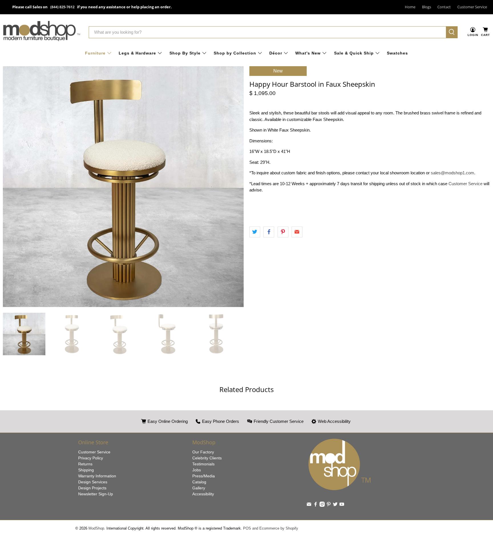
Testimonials (203, 464)
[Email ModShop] (309, 505)
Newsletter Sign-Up (95, 494)
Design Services (92, 482)
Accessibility (203, 494)
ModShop (96, 528)
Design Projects (92, 488)
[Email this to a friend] (297, 232)
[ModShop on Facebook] (315, 505)
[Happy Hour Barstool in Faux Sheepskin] (123, 186)
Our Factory (203, 452)
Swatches (397, 53)
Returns (85, 464)
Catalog (199, 482)
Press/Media (203, 476)
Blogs (426, 6)
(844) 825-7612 (62, 6)
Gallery (198, 488)
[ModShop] (41, 32)
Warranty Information (97, 476)
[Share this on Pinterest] (283, 232)
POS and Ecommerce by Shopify (270, 528)
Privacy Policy (90, 458)
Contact (444, 6)
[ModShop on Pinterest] (328, 505)
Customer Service (472, 6)
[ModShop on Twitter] (335, 505)
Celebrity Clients (207, 458)
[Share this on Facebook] (268, 232)
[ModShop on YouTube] (341, 505)
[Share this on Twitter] (254, 232)
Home (410, 6)
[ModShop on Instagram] (322, 505)
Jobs (196, 470)
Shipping (86, 470)
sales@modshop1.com (452, 172)
